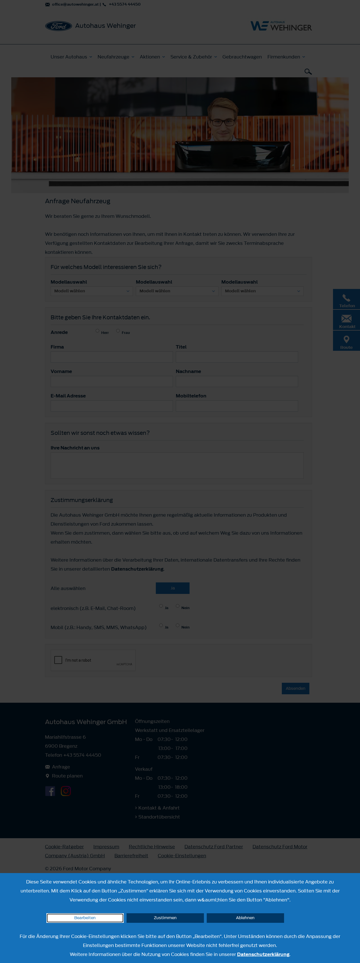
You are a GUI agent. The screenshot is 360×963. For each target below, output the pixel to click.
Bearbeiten (85, 918)
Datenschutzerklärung (263, 954)
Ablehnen (245, 918)
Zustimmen (165, 918)
